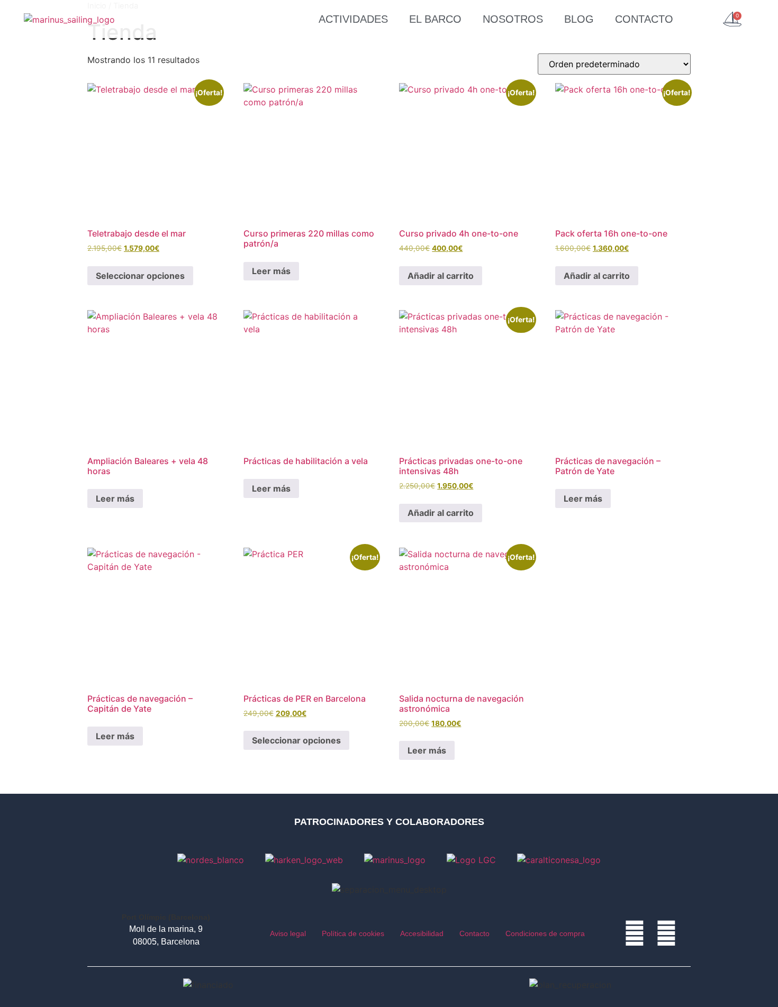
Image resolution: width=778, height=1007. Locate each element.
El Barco (435, 19)
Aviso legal (288, 933)
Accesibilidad (422, 933)
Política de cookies (353, 933)
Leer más (271, 271)
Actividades (353, 19)
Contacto (644, 19)
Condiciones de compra (545, 933)
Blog (579, 19)
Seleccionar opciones (140, 275)
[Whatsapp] (634, 933)
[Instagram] (666, 933)
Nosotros (513, 19)
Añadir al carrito (441, 275)
